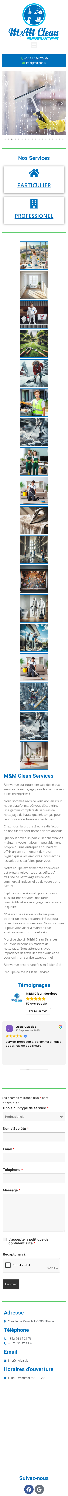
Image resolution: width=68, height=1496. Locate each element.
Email (8, 1149)
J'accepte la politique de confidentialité (28, 1241)
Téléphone (13, 1170)
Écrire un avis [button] (38, 1011)
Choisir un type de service (26, 1108)
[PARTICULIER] (34, 173)
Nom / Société (16, 1129)
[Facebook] (29, 1489)
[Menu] (34, 45)
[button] (6, 103)
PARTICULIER (34, 185)
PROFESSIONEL (34, 215)
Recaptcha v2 (14, 1254)
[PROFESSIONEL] (34, 203)
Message (11, 1190)
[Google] (39, 1489)
